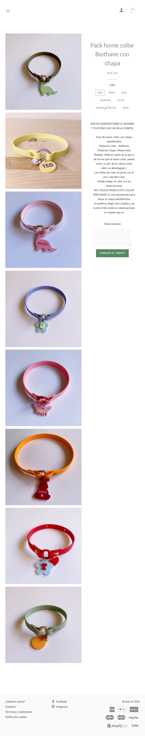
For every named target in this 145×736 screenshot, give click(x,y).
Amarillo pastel (106, 108)
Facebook (61, 701)
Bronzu (126, 701)
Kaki (100, 93)
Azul (124, 93)
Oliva (120, 100)
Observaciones (112, 224)
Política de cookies (16, 717)
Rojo (126, 108)
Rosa (112, 93)
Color (112, 85)
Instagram (61, 707)
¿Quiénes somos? (15, 701)
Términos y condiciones (18, 712)
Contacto (10, 707)
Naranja (105, 100)
